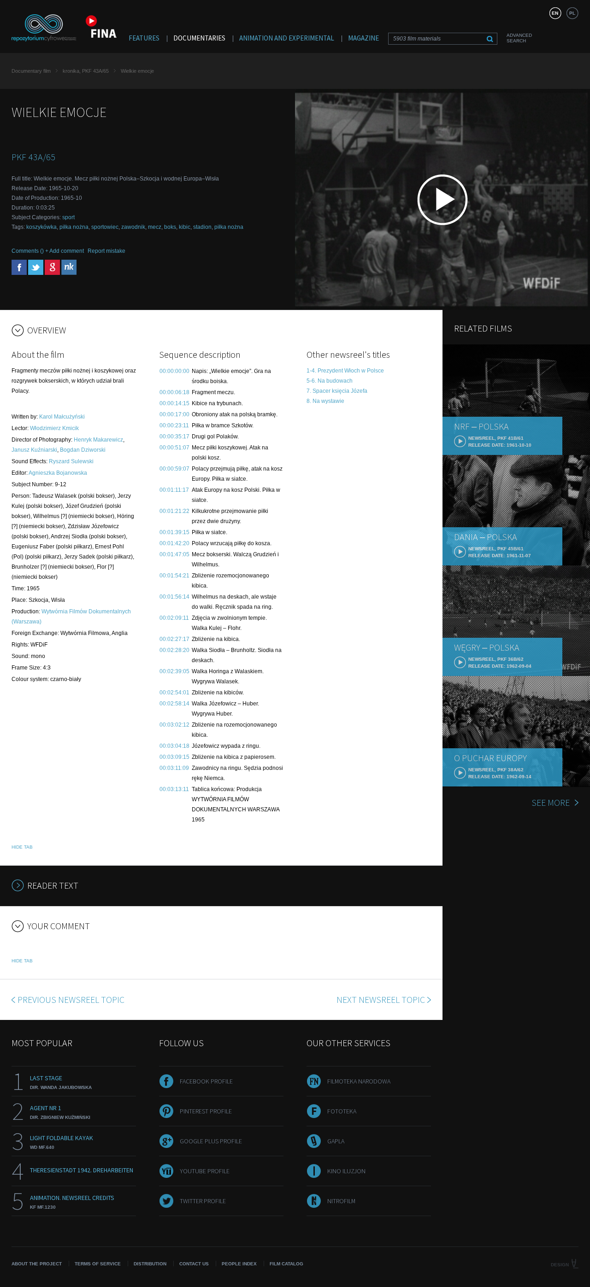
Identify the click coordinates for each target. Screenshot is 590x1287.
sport (68, 217)
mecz (154, 227)
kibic (184, 227)
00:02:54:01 (174, 692)
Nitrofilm (341, 1201)
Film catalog (286, 1263)
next (380, 999)
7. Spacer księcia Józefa (337, 391)
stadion (202, 227)
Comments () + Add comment (48, 251)
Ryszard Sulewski (71, 461)
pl (572, 13)
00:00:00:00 (174, 371)
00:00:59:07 (174, 469)
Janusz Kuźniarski (34, 450)
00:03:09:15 (174, 757)
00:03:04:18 (174, 746)
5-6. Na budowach (330, 381)
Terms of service (98, 1263)
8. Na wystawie (325, 401)
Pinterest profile (206, 1111)
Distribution (150, 1263)
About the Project (37, 1263)
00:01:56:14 (174, 597)
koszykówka (41, 227)
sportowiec (104, 227)
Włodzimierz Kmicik (54, 428)
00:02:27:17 (174, 639)
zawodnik (133, 227)
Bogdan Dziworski (83, 450)
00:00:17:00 (174, 414)
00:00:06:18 (174, 392)
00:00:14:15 (174, 403)
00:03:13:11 (174, 789)
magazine (363, 38)
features (144, 38)
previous (71, 999)
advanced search (519, 38)
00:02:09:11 (174, 618)
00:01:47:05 (174, 554)
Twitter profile (203, 1201)
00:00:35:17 (174, 436)
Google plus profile (211, 1141)
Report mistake (106, 251)
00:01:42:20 (174, 543)
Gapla (335, 1141)
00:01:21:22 (174, 511)
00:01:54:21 (174, 575)
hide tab (22, 847)
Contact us (194, 1263)
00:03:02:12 (174, 725)
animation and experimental (286, 38)
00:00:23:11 (174, 425)
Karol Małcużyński (62, 416)
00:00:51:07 (174, 447)
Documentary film (31, 71)
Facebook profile (206, 1081)
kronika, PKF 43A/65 (86, 71)
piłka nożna (73, 227)
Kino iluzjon (346, 1171)
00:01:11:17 (174, 490)
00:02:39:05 (174, 671)
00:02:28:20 (174, 650)
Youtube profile (205, 1171)
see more (550, 802)
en (555, 13)
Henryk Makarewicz (98, 440)
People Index (239, 1263)
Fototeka (341, 1111)
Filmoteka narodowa (358, 1081)
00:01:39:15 (174, 532)
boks (170, 227)
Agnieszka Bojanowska (58, 473)
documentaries (199, 38)
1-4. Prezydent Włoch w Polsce (345, 370)
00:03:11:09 (174, 768)
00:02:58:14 (174, 703)
